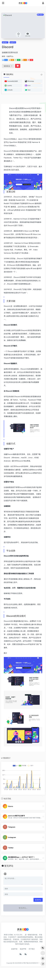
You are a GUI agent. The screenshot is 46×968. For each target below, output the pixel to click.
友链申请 (14, 949)
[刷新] (41, 75)
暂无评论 (8, 866)
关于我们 (32, 949)
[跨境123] (23, 3)
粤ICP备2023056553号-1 (31, 963)
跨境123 (20, 963)
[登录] (43, 3)
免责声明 (23, 949)
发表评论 (38, 900)
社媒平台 (13, 42)
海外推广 (5, 42)
